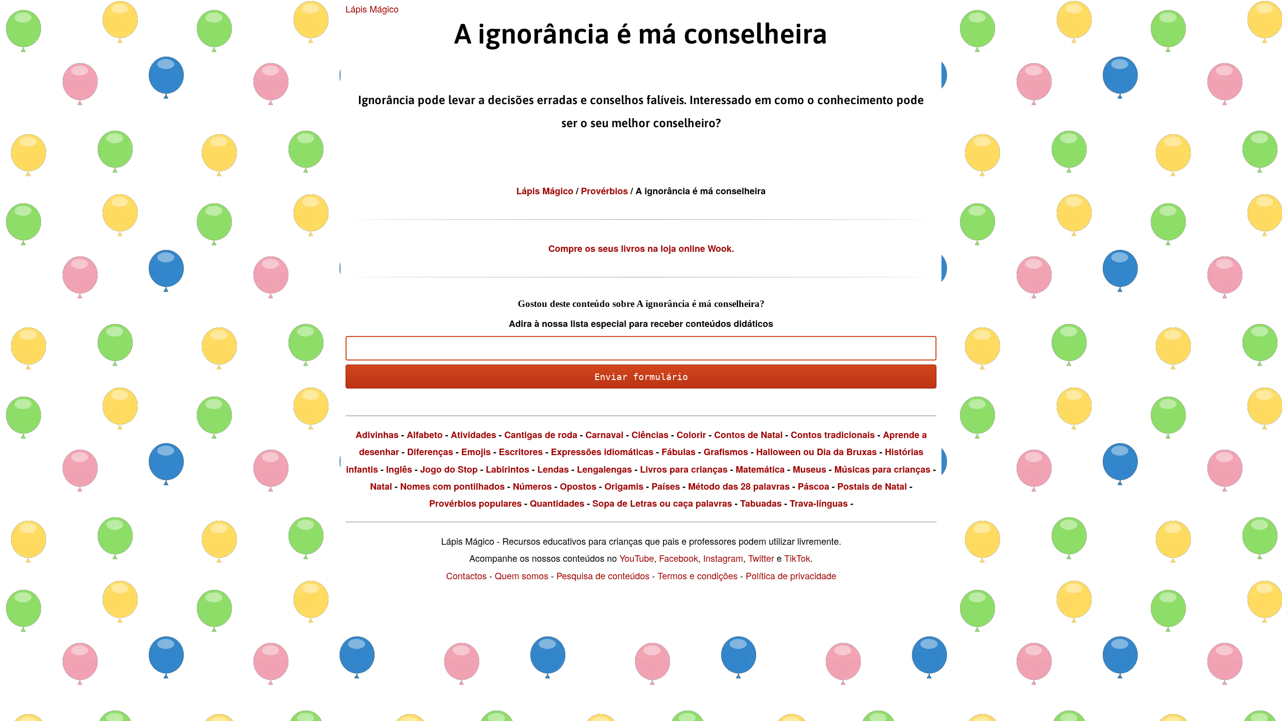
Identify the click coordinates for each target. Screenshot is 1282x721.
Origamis (624, 486)
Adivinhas (377, 434)
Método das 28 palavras (739, 486)
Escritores (521, 451)
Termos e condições (698, 575)
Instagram (723, 557)
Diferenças (430, 451)
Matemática (760, 469)
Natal (381, 486)
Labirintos (507, 469)
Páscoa (813, 486)
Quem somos (521, 575)
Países (666, 486)
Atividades (473, 434)
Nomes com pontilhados (452, 486)
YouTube (636, 557)
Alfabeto (425, 434)
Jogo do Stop (449, 469)
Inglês (399, 469)
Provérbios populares (475, 503)
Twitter (761, 557)
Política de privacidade (791, 575)
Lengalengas (604, 469)
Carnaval (604, 434)
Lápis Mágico (372, 8)
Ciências (650, 434)
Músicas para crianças (882, 469)
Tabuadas (761, 503)
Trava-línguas (819, 503)
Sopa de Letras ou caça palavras (662, 503)
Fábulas (679, 451)
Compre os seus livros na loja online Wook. (641, 248)
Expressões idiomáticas (602, 451)
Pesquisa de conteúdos (603, 575)
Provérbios (605, 190)
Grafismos (726, 451)
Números (532, 486)
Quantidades (557, 503)
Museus (809, 469)
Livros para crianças (684, 469)
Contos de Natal (748, 434)
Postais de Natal (872, 486)
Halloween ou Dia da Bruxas (816, 451)
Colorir (691, 434)
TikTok (797, 557)
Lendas (553, 469)
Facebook (678, 557)
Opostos (578, 486)
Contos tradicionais (833, 434)
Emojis (476, 451)
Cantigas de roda (540, 434)
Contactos (466, 575)
